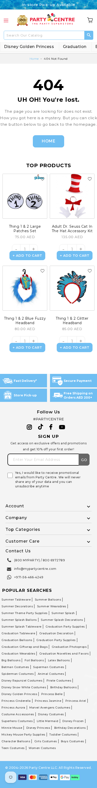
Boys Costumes (72, 741)
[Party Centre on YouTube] (62, 427)
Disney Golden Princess (29, 46)
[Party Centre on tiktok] (40, 427)
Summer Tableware (16, 599)
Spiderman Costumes (17, 674)
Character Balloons (15, 741)
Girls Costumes (45, 741)
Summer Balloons (48, 599)
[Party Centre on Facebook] (51, 427)
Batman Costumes (15, 667)
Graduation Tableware (18, 633)
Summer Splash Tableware (21, 626)
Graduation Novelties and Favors (64, 653)
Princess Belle (52, 694)
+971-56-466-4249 (29, 577)
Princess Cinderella (16, 701)
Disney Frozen (73, 721)
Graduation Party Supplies (65, 626)
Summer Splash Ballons (19, 620)
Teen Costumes (13, 748)
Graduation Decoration (56, 633)
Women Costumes (42, 748)
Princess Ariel (75, 701)
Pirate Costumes (59, 680)
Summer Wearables (51, 606)
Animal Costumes (51, 674)
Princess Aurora (13, 707)
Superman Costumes (48, 667)
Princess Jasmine (48, 701)
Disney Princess (38, 728)
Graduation (75, 46)
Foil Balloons (34, 660)
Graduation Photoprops (69, 647)
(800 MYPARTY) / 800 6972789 (39, 560)
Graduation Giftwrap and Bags (24, 647)
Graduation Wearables (18, 653)
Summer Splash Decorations (62, 620)
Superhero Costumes (17, 721)
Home (34, 58)
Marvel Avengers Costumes (49, 707)
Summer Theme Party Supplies (24, 613)
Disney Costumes (51, 714)
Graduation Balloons (16, 640)
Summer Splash (63, 613)
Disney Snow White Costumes (23, 687)
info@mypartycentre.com (35, 569)
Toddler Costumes (63, 734)
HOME (48, 141)
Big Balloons (10, 660)
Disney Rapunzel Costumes (21, 680)
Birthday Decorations (70, 728)
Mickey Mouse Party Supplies (23, 734)
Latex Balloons (59, 660)
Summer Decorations (17, 606)
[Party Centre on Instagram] (29, 427)
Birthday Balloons (63, 687)
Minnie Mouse (11, 728)
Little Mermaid (47, 721)
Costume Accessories (17, 714)
